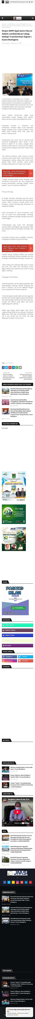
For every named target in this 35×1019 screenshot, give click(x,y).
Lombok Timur (9, 635)
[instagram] (9, 660)
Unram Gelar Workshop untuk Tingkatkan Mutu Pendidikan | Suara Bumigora (14, 173)
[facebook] (9, 656)
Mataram (8, 645)
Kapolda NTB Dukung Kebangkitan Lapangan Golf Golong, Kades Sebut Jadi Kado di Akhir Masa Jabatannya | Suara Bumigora (21, 391)
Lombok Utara (9, 640)
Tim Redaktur (6, 43)
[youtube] (25, 660)
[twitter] (25, 656)
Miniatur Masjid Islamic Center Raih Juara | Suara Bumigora (21, 768)
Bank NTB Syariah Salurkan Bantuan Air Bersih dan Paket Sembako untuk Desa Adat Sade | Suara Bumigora (21, 899)
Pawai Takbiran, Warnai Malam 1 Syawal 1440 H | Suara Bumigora (20, 776)
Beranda (4, 24)
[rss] (13, 882)
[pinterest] (30, 882)
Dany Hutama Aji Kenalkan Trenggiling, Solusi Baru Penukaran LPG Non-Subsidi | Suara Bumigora (21, 401)
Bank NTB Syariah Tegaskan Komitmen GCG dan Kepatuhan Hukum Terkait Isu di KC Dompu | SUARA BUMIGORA (20, 860)
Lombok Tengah (10, 630)
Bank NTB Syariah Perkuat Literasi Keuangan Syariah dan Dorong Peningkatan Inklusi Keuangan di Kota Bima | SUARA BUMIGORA (21, 838)
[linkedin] (26, 882)
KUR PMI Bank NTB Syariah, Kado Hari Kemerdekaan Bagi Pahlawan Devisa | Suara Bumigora (20, 920)
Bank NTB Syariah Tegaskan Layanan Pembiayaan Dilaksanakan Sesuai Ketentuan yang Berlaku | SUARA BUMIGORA (21, 849)
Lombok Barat (11, 24)
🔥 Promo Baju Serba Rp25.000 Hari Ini (18, 1012)
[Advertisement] (17, 13)
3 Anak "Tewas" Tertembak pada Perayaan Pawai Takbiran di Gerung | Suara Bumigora (21, 785)
